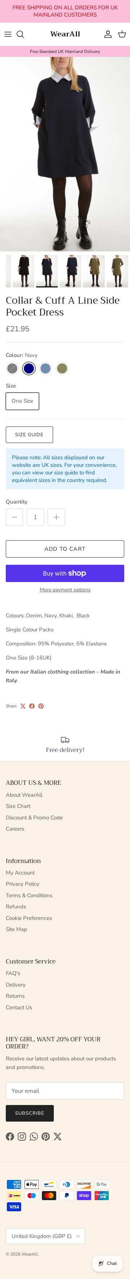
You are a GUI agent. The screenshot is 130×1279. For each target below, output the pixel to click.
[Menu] (8, 34)
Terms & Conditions (29, 895)
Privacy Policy (22, 883)
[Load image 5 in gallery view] (65, 154)
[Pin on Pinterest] (41, 706)
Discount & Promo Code (34, 817)
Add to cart (65, 549)
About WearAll (24, 795)
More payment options (65, 590)
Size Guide (29, 434)
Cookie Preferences (29, 918)
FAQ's (13, 973)
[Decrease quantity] (14, 517)
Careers (15, 828)
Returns (15, 996)
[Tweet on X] (23, 706)
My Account (20, 872)
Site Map (16, 929)
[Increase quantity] (56, 517)
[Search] (24, 34)
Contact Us (19, 1007)
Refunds (16, 906)
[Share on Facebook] (32, 706)
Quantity (16, 501)
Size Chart (18, 806)
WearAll (30, 1254)
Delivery (16, 984)
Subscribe (29, 1113)
